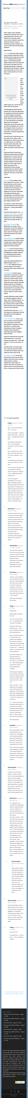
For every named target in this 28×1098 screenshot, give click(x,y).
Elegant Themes (13, 1094)
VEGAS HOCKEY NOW (9, 238)
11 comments (14, 28)
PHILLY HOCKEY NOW (10, 319)
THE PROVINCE (8, 273)
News (5, 28)
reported (20, 310)
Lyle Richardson (9, 26)
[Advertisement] (14, 396)
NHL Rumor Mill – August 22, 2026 (12, 1022)
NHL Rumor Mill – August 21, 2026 (12, 1029)
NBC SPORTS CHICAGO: (10, 224)
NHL (8, 28)
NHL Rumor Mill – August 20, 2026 (12, 1036)
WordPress (14, 1096)
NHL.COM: (6, 180)
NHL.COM (6, 53)
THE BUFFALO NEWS (9, 355)
